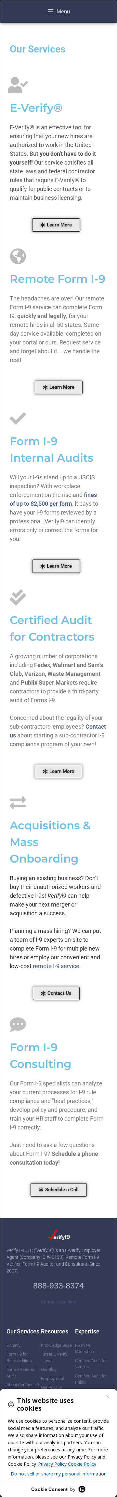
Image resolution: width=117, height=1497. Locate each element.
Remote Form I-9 (57, 279)
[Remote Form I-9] (18, 256)
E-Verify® (36, 108)
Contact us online (58, 1301)
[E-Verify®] (18, 85)
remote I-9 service (56, 966)
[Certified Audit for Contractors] (18, 597)
